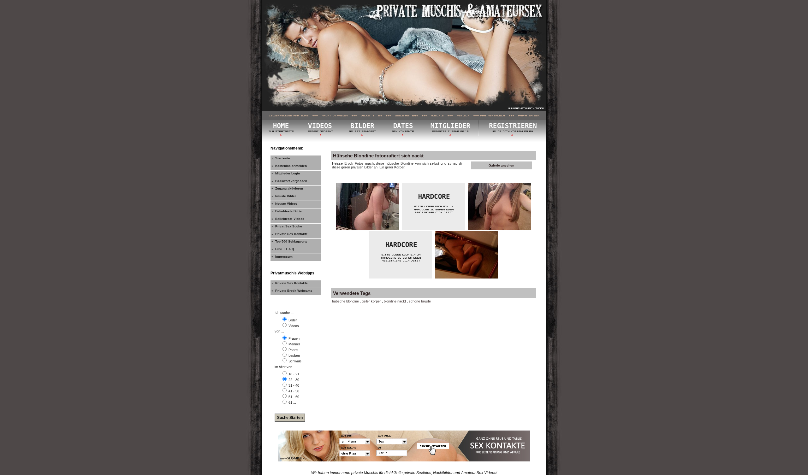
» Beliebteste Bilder (287, 211)
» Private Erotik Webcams (291, 290)
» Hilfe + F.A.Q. (283, 249)
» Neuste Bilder (283, 196)
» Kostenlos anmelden (289, 165)
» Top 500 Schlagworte (289, 241)
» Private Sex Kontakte (289, 234)
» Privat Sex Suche (286, 226)
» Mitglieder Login (285, 173)
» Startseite (280, 158)
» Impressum (282, 256)
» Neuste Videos (284, 203)
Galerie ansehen (501, 165)
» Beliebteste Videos (287, 218)
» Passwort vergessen (289, 181)
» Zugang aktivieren (287, 188)
